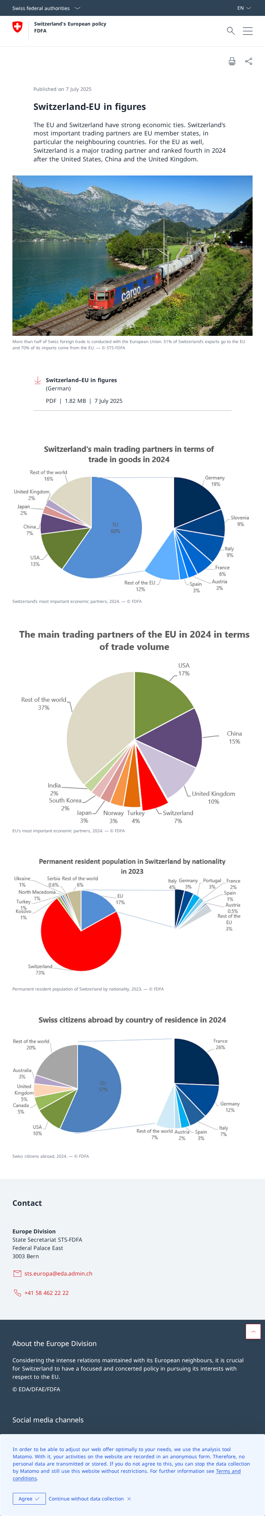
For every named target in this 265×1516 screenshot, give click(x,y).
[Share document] (248, 61)
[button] (253, 1331)
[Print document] (232, 61)
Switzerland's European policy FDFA (71, 27)
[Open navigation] (247, 31)
